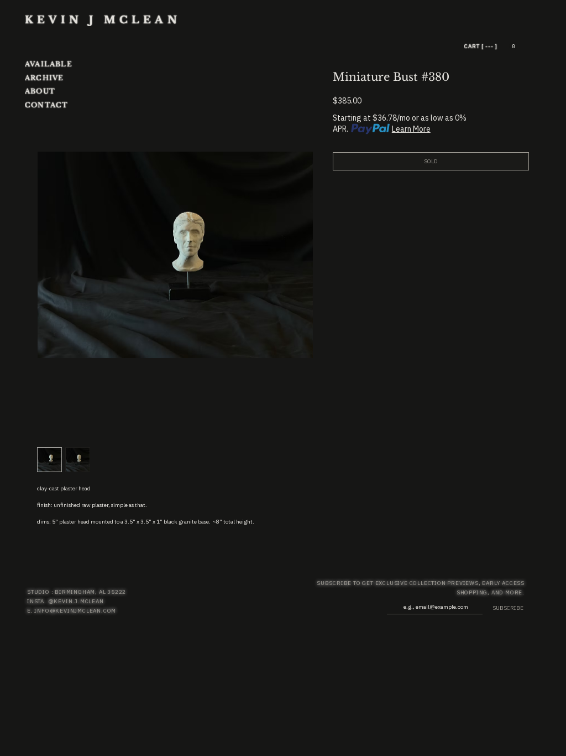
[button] (513, 46)
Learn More (411, 129)
